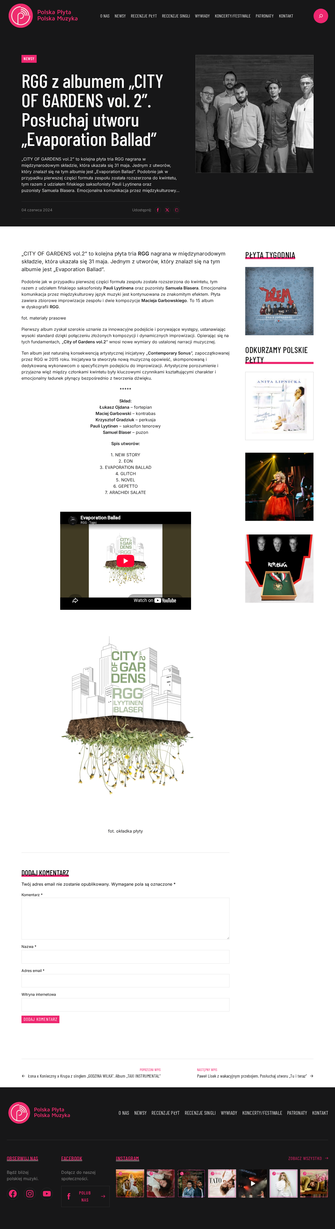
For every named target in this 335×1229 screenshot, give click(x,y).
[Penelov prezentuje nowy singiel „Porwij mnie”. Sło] (314, 1183)
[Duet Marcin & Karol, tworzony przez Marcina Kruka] (191, 1183)
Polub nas (85, 1196)
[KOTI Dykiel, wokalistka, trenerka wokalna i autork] (284, 1183)
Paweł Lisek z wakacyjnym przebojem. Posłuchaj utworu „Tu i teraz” (252, 1076)
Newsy (29, 58)
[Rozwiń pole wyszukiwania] (321, 16)
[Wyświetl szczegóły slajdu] (279, 487)
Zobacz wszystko (305, 1158)
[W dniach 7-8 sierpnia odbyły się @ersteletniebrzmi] (253, 1183)
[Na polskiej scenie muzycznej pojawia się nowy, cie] (161, 1183)
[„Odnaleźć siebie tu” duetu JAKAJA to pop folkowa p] (130, 1183)
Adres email (32, 970)
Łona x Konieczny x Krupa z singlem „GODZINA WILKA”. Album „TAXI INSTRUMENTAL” (94, 1076)
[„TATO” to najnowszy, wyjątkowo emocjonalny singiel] (222, 1183)
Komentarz (32, 894)
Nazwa (28, 946)
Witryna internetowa (38, 994)
